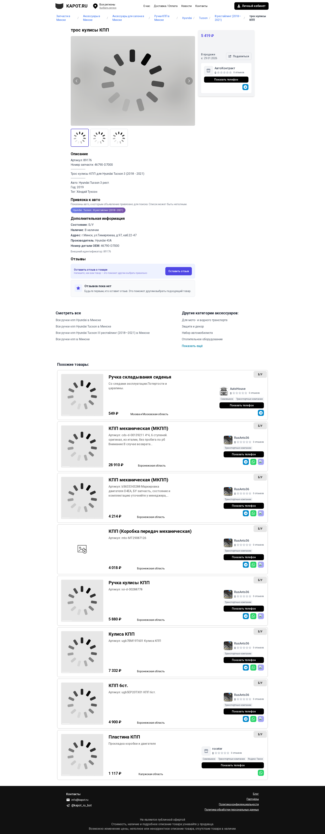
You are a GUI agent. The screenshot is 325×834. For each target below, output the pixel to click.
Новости (186, 6)
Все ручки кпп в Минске (73, 339)
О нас (146, 6)
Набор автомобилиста (197, 333)
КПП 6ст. (118, 685)
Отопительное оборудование (202, 339)
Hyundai (187, 18)
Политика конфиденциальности (239, 804)
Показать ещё (192, 346)
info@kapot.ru (79, 799)
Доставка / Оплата (166, 6)
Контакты (201, 6)
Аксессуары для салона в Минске (128, 18)
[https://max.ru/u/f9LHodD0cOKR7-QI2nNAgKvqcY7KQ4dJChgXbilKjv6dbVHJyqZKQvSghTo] (261, 462)
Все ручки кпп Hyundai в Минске (78, 320)
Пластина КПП (124, 737)
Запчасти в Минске (63, 18)
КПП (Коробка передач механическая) (150, 531)
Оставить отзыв (178, 271)
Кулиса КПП (122, 634)
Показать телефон (226, 79)
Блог (256, 793)
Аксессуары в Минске (91, 18)
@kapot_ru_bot (81, 805)
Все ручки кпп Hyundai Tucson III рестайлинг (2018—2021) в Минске (103, 333)
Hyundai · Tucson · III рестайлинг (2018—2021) (98, 210)
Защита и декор (193, 326)
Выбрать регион (107, 8)
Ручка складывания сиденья (140, 377)
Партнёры (253, 799)
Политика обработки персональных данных (232, 809)
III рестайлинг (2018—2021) (228, 18)
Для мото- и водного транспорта (204, 320)
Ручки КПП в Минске (161, 18)
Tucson (203, 18)
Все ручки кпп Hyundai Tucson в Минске (83, 326)
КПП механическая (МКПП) (138, 428)
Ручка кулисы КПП (129, 582)
